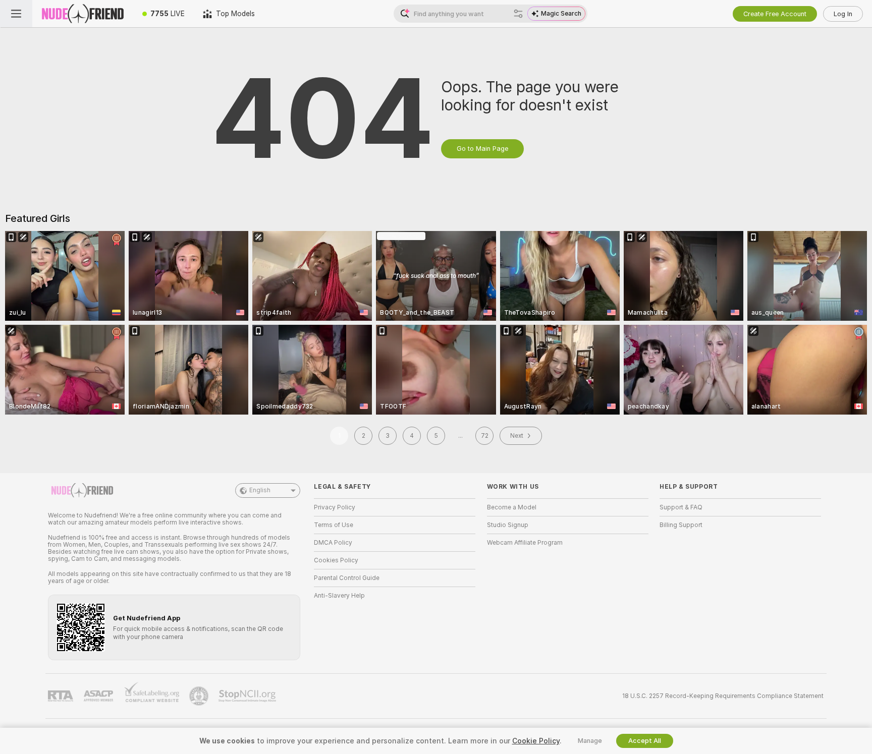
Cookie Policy (536, 741)
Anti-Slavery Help (339, 595)
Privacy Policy (334, 507)
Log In (843, 14)
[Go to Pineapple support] (199, 696)
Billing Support (681, 525)
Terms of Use (333, 525)
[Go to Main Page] (82, 13)
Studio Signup (507, 525)
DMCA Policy (333, 542)
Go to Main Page (482, 148)
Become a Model (511, 507)
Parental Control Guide (346, 578)
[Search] (518, 14)
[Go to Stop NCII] (248, 696)
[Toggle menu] (16, 13)
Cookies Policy (336, 560)
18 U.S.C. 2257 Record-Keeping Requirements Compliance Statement (723, 696)
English (259, 490)
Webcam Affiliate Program (525, 542)
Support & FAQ (681, 507)
